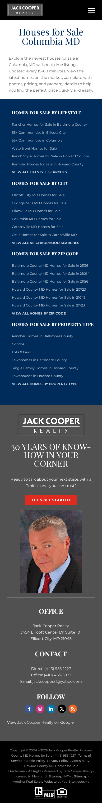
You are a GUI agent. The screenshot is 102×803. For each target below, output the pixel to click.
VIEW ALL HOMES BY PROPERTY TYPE (44, 384)
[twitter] (62, 709)
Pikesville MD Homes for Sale (36, 211)
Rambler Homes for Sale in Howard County (47, 164)
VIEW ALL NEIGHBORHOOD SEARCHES (45, 243)
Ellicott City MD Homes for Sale (38, 195)
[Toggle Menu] (91, 10)
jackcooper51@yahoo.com (57, 681)
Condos (18, 344)
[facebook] (29, 709)
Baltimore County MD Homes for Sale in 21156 (50, 281)
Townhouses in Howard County (37, 376)
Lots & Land (21, 352)
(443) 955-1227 (57, 668)
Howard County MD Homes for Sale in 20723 (49, 289)
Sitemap (55, 776)
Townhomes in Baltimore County (39, 360)
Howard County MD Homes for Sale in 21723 (48, 305)
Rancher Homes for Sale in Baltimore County (49, 124)
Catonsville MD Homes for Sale (37, 227)
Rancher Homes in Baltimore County (42, 336)
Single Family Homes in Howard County (45, 368)
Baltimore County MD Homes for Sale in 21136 (50, 265)
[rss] (73, 709)
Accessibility (79, 761)
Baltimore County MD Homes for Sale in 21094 (50, 273)
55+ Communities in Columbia (37, 140)
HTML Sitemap (75, 776)
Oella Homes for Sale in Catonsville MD (44, 235)
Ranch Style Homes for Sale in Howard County (50, 156)
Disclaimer (16, 771)
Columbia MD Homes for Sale (36, 219)
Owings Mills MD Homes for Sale (39, 203)
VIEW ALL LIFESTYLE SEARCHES (39, 172)
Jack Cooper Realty (35, 722)
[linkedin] (51, 709)
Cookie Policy (34, 761)
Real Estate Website (41, 781)
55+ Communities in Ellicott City (39, 132)
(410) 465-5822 (57, 675)
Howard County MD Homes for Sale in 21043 (48, 297)
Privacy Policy (57, 761)
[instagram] (40, 709)
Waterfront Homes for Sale (34, 148)
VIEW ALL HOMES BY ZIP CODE (39, 313)
